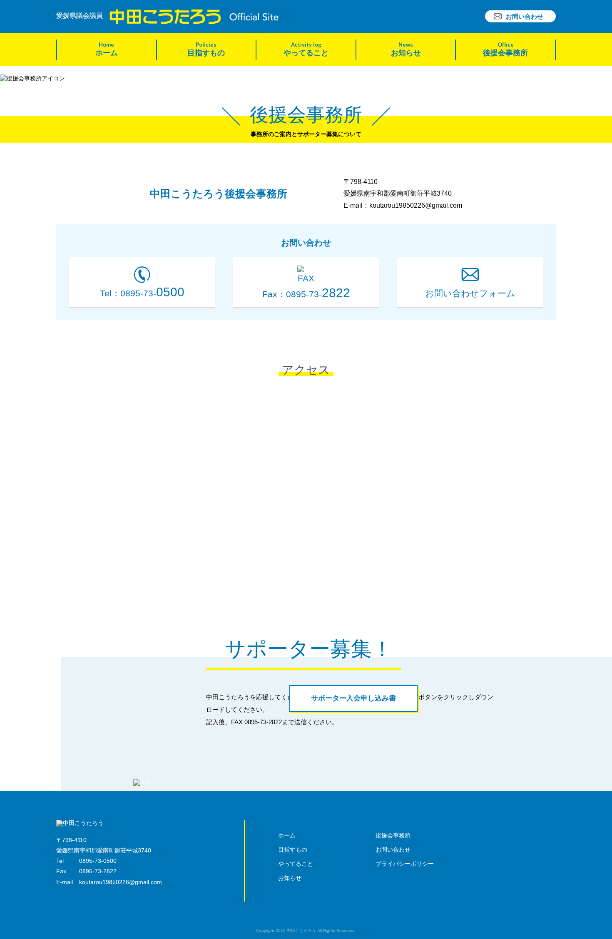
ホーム (106, 49)
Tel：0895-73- (142, 292)
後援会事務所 (505, 49)
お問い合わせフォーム (470, 293)
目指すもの (206, 49)
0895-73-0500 (98, 860)
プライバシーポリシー (405, 863)
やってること (306, 49)
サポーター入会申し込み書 (353, 698)
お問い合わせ (524, 16)
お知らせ (406, 49)
